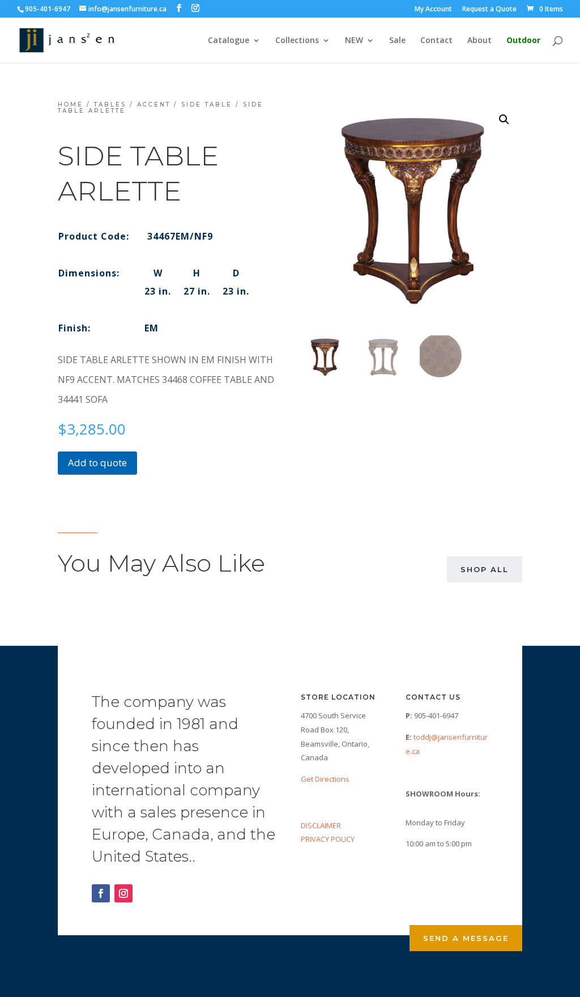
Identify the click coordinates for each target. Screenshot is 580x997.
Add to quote (97, 462)
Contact (436, 40)
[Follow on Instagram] (123, 893)
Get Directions (325, 779)
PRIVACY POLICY (328, 839)
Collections (297, 40)
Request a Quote (489, 10)
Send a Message (466, 938)
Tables (110, 104)
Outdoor (523, 40)
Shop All (484, 569)
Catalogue (228, 40)
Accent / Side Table (184, 104)
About (479, 40)
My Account (433, 10)
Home (70, 104)
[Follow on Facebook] (101, 893)
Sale (397, 40)
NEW (354, 40)
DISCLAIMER (321, 825)
